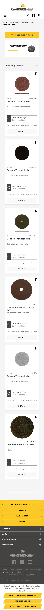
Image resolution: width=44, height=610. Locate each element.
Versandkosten (9, 572)
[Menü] (5, 16)
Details (22, 131)
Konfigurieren (22, 601)
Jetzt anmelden (18, 120)
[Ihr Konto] (39, 16)
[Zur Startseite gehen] (22, 7)
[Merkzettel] (33, 16)
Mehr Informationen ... (22, 591)
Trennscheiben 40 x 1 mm (20, 444)
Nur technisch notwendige (22, 595)
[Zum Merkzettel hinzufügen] (36, 73)
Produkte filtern (24, 35)
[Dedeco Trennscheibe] (22, 84)
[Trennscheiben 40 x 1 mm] (22, 427)
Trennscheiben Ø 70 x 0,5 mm (20, 308)
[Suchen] (28, 16)
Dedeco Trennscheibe (18, 101)
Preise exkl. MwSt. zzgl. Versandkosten (22, 126)
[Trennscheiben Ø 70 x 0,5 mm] (22, 290)
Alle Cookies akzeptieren (23, 606)
